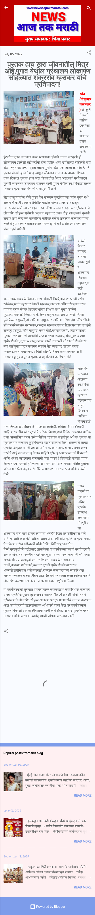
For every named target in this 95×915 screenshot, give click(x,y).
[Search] (88, 9)
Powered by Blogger (50, 907)
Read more (82, 795)
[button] (88, 53)
